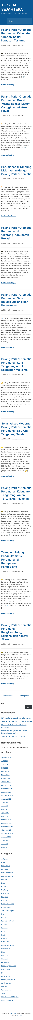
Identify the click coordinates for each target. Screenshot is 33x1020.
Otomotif (4, 959)
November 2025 (7, 789)
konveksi (4, 928)
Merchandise (5, 948)
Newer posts (25, 696)
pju (2, 973)
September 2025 (7, 795)
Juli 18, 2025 (5, 45)
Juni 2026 (4, 764)
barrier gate (5, 869)
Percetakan (5, 962)
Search (29, 21)
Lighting (4, 938)
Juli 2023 (4, 840)
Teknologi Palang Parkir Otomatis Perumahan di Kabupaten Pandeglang (12, 559)
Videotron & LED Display (9, 997)
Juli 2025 (4, 802)
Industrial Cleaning (7, 904)
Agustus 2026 (6, 758)
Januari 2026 (5, 782)
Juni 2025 (4, 806)
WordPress (13, 1013)
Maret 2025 (5, 816)
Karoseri (4, 917)
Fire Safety (5, 893)
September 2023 (7, 833)
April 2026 (5, 771)
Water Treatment (7, 1000)
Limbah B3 (5, 942)
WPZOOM (20, 1015)
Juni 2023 (4, 844)
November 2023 (7, 827)
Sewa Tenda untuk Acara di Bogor (13, 736)
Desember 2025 (6, 785)
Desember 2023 (6, 823)
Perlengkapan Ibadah (8, 966)
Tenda (3, 993)
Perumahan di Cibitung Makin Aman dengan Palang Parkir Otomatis (16, 170)
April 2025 (5, 813)
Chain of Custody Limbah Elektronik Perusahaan (13, 726)
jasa (2, 914)
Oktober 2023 (6, 830)
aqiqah (3, 862)
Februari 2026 (6, 778)
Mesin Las (4, 955)
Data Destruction (7, 873)
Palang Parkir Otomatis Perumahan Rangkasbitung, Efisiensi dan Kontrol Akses (16, 632)
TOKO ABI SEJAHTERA (12, 7)
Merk (3, 952)
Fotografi (4, 897)
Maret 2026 (5, 775)
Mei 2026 (4, 768)
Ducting (4, 879)
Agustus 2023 (6, 837)
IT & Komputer (6, 907)
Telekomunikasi (6, 990)
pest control (5, 969)
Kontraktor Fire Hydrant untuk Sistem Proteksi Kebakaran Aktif (14, 732)
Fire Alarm (4, 886)
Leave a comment (18, 45)
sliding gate (5, 986)
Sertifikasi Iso (6, 983)
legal (3, 935)
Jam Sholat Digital (7, 911)
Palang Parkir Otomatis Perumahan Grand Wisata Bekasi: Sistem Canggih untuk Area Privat (16, 103)
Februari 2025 (6, 820)
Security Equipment (8, 980)
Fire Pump (4, 890)
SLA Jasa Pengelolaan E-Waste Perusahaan (16, 718)
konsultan (4, 924)
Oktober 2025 (6, 792)
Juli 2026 (4, 761)
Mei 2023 (4, 847)
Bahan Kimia (5, 866)
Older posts (7, 696)
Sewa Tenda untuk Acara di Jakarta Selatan (16, 721)
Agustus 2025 (6, 799)
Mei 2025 (4, 809)
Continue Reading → (8, 85)
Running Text (5, 976)
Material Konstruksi (7, 945)
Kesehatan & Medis (7, 921)
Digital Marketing (7, 876)
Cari (2, 703)
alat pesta (4, 859)
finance (3, 883)
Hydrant (4, 900)
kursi (3, 931)
